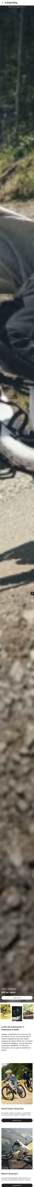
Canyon (3, 989)
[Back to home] (11, 2)
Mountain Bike (12, 989)
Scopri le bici (17, 998)
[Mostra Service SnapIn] (32, 593)
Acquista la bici (17, 1120)
